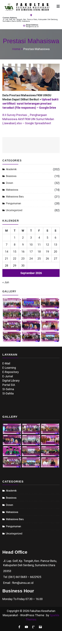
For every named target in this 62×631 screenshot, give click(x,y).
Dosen (9, 182)
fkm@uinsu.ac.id (32, 26)
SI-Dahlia (8, 393)
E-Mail (6, 363)
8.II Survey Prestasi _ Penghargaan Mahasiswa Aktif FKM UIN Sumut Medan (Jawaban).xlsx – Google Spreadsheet (28, 119)
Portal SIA (8, 385)
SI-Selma (8, 389)
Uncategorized (14, 210)
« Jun (5, 282)
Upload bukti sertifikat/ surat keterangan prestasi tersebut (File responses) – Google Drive (30, 103)
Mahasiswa (12, 189)
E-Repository (10, 372)
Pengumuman (13, 203)
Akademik (11, 169)
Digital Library (11, 380)
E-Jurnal (7, 376)
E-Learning (9, 367)
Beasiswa (11, 176)
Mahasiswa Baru (15, 196)
